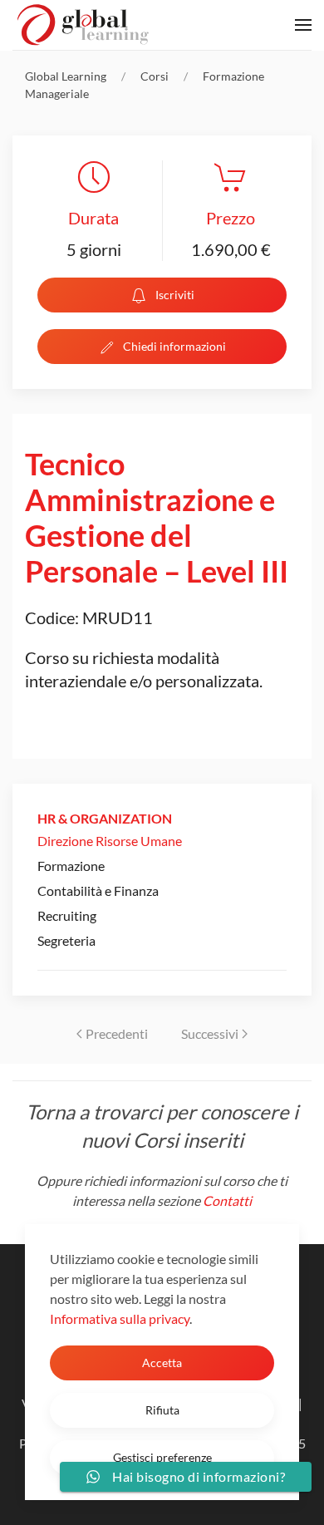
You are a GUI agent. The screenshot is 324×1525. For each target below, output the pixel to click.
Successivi (209, 1033)
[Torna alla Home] (83, 25)
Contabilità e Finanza (98, 890)
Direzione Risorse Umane (109, 841)
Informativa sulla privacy (119, 1318)
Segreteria (66, 940)
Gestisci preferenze (162, 1457)
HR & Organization (104, 818)
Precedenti (117, 1033)
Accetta (162, 1362)
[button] (303, 25)
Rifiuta (162, 1410)
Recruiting (66, 915)
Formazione (71, 865)
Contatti (227, 1200)
